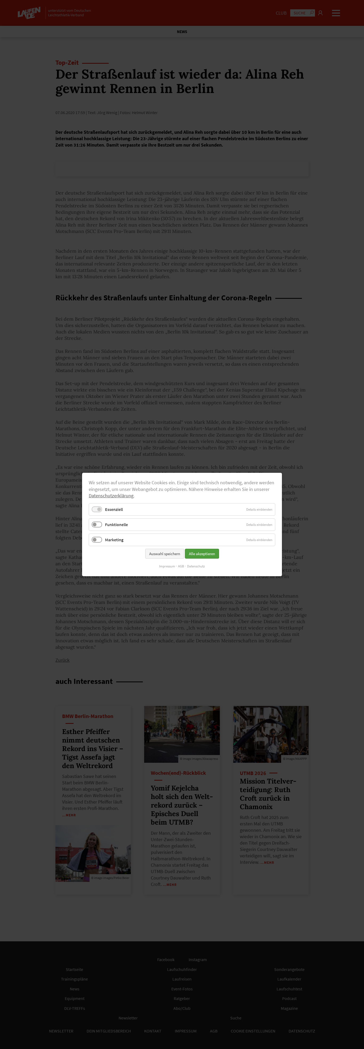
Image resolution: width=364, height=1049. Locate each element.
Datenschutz (196, 566)
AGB (181, 566)
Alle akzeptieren (202, 553)
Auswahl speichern (164, 553)
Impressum (167, 566)
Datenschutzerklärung (111, 496)
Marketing (114, 539)
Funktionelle (116, 524)
